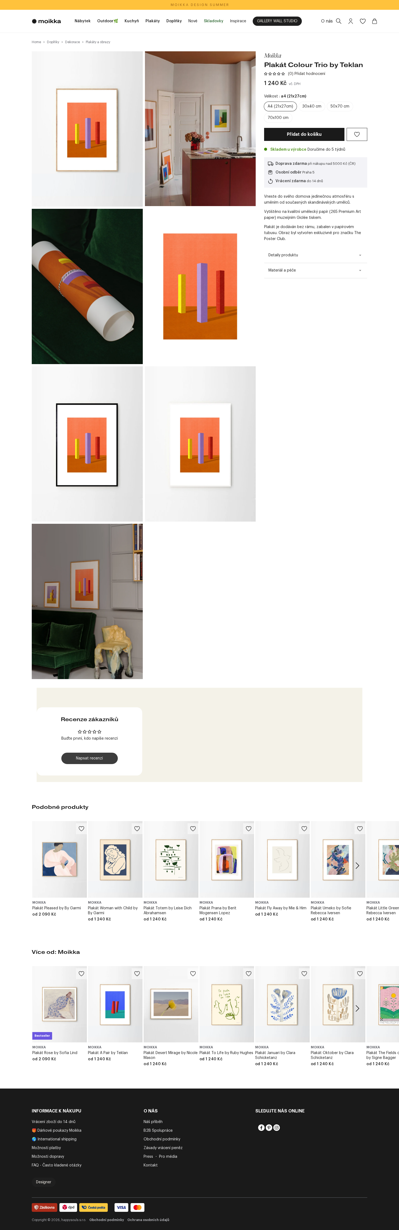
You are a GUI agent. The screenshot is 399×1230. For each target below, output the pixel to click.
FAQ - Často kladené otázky (56, 1165)
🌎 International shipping (54, 1139)
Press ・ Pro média (160, 1157)
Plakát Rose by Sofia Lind (54, 1053)
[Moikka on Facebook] (261, 1127)
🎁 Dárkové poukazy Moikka (56, 1131)
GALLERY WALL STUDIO (277, 21)
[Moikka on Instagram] (276, 1127)
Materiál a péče (282, 270)
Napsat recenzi (89, 758)
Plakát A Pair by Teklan (108, 1053)
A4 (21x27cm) (280, 106)
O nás (327, 21)
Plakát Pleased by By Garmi (56, 908)
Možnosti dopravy (48, 1157)
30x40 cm (311, 106)
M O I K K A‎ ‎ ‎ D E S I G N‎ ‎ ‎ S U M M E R (200, 5)
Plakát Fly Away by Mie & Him (280, 908)
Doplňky (174, 21)
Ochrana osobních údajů (148, 1220)
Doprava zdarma (291, 164)
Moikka (272, 55)
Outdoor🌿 (107, 21)
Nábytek (83, 21)
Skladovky (213, 21)
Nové (192, 21)
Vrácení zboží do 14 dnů (53, 1122)
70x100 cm (278, 118)
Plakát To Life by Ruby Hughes (226, 1053)
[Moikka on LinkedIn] (283, 1127)
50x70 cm (340, 106)
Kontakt (151, 1165)
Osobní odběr (289, 172)
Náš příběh (153, 1122)
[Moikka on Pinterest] (268, 1127)
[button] (274, 74)
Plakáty (152, 21)
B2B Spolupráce (158, 1131)
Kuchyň (132, 21)
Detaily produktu (283, 255)
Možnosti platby (46, 1148)
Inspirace (238, 21)
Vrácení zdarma (291, 181)
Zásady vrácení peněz (163, 1148)
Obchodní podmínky (162, 1139)
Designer (43, 1182)
